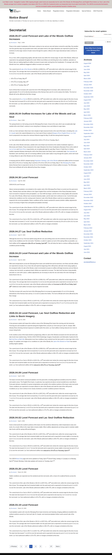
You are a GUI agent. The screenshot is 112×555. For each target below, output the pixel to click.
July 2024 (86, 139)
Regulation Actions (58, 11)
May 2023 (86, 182)
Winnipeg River (67, 163)
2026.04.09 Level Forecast (23, 372)
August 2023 (87, 173)
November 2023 (88, 164)
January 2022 (88, 231)
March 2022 (87, 225)
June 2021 (87, 252)
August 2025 (87, 100)
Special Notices (86, 11)
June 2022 (87, 215)
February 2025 (88, 118)
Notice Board (47, 11)
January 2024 (88, 158)
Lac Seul (23, 99)
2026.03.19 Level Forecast (23, 505)
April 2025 (87, 112)
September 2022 (88, 206)
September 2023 (88, 170)
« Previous (13, 546)
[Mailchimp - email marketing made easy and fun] (108, 42)
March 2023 (87, 188)
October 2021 (88, 240)
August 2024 (87, 136)
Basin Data (19, 458)
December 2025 (88, 87)
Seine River (22, 149)
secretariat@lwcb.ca (90, 262)
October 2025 (88, 93)
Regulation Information (73, 11)
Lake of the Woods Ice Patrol (61, 341)
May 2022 (86, 218)
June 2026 (87, 69)
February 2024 (88, 154)
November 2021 (88, 237)
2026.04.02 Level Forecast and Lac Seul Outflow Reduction (41, 417)
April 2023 (87, 185)
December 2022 (88, 197)
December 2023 (88, 161)
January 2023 (88, 194)
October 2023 (88, 167)
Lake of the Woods (26, 69)
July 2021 (86, 249)
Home (39, 11)
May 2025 (86, 109)
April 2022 (87, 222)
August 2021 (87, 246)
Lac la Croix (12, 149)
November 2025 (88, 90)
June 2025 (87, 106)
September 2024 (88, 133)
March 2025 (87, 115)
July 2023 (86, 176)
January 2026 (88, 84)
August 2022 (87, 209)
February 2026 (88, 81)
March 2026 (87, 78)
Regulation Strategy (40, 160)
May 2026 (86, 72)
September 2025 (88, 97)
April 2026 (87, 75)
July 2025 (86, 103)
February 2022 (88, 228)
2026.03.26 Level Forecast (23, 468)
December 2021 (88, 234)
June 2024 (87, 142)
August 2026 (87, 63)
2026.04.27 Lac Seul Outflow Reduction (30, 231)
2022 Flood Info (97, 11)
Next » (58, 546)
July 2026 (86, 66)
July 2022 (86, 212)
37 (51, 546)
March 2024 (87, 151)
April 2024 (87, 148)
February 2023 (88, 191)
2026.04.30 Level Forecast (23, 177)
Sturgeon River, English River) (61, 133)
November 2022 (88, 200)
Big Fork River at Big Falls (17, 339)
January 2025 (88, 121)
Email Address (89, 36)
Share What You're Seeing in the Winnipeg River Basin (93, 50)
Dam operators (71, 151)
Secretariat (13, 42)
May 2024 (86, 145)
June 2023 (87, 179)
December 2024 (88, 124)
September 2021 (88, 243)
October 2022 (88, 203)
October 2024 (88, 130)
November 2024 (88, 127)
